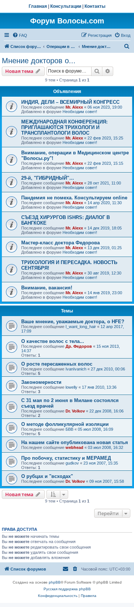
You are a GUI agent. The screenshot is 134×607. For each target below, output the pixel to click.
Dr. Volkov (75, 411)
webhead (74, 447)
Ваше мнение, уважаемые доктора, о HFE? (72, 321)
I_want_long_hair (81, 326)
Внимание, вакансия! (46, 287)
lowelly (71, 387)
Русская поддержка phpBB (67, 589)
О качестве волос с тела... (52, 341)
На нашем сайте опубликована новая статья (74, 442)
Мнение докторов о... (39, 61)
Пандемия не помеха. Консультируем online (74, 197)
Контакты (94, 6)
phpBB (55, 582)
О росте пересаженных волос (56, 364)
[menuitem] (19, 35)
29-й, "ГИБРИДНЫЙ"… (47, 178)
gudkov (72, 463)
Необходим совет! (80, 111)
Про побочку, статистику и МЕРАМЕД (66, 458)
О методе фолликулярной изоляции (65, 424)
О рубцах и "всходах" (47, 476)
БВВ (69, 429)
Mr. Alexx (74, 107)
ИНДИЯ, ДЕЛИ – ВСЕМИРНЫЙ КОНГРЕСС (70, 102)
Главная (38, 6)
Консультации (65, 6)
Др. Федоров (79, 346)
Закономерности (41, 382)
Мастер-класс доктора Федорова (60, 242)
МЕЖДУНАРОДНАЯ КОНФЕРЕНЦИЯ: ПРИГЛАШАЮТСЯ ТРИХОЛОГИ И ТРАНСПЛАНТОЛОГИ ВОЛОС (64, 127)
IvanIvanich (76, 369)
